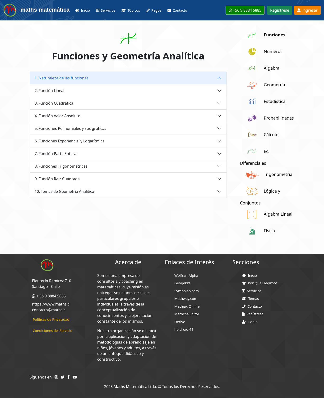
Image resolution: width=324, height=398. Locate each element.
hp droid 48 (184, 329)
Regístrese (279, 10)
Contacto (253, 306)
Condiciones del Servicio (52, 330)
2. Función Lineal (49, 90)
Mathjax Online (186, 306)
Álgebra (271, 68)
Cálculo (271, 134)
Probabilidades (279, 118)
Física (269, 230)
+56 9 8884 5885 (246, 10)
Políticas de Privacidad (51, 319)
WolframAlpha (186, 275)
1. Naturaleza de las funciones (61, 78)
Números (273, 51)
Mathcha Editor (186, 313)
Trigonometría (278, 174)
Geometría (274, 84)
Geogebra (182, 283)
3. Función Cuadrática (54, 103)
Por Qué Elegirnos (262, 283)
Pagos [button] (156, 10)
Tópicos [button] (134, 10)
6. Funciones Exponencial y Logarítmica (70, 141)
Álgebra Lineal (278, 214)
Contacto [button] (180, 10)
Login (252, 321)
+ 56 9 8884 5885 (50, 296)
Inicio (251, 275)
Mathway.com (185, 298)
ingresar (309, 10)
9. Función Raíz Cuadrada (57, 178)
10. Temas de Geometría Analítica (64, 191)
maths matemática (43, 9)
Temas (252, 298)
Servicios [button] (108, 10)
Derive (179, 321)
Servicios (253, 290)
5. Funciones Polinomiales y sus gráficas (70, 128)
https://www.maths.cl (51, 304)
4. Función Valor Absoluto (57, 115)
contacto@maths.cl (49, 309)
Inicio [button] (85, 10)
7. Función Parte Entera (55, 153)
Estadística (275, 101)
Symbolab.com (186, 290)
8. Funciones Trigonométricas (61, 166)
